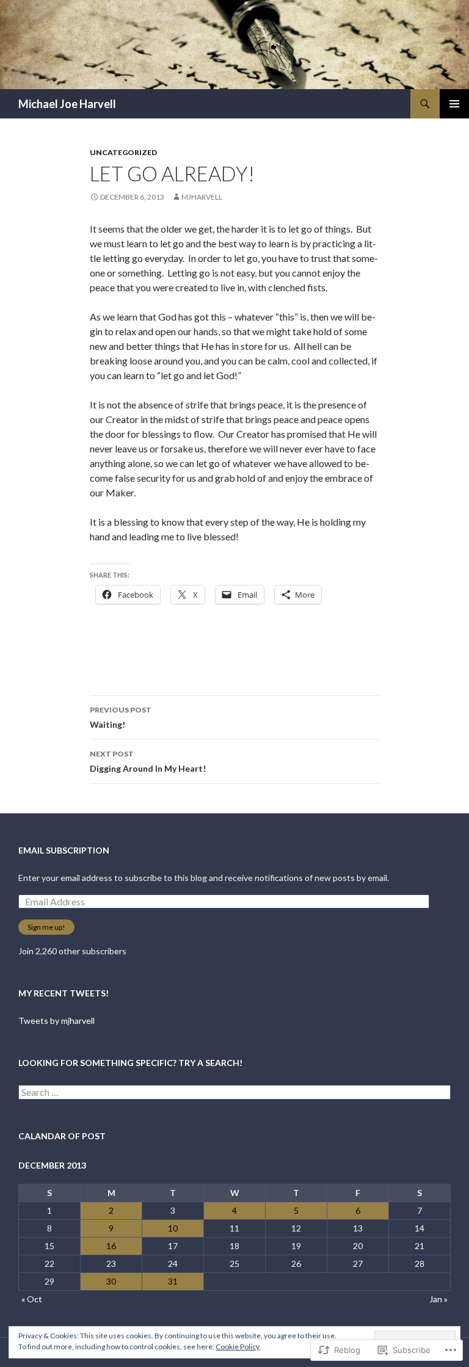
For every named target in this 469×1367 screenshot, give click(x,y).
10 (173, 1228)
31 (173, 1281)
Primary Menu (454, 103)
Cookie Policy (238, 1346)
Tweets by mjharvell (56, 1020)
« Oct (31, 1299)
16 (111, 1246)
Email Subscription (63, 850)
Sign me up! (46, 927)
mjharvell (201, 196)
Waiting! (120, 717)
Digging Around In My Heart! (148, 761)
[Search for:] (234, 1092)
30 (111, 1281)
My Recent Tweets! (63, 993)
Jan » (438, 1299)
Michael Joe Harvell (67, 104)
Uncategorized (123, 152)
